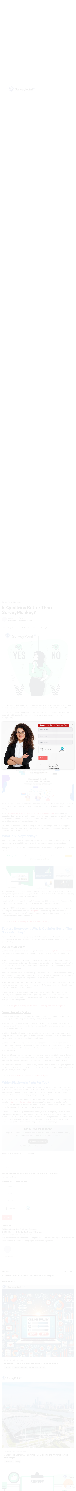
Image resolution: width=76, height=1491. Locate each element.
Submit (43, 758)
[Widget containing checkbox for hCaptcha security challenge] (52, 749)
